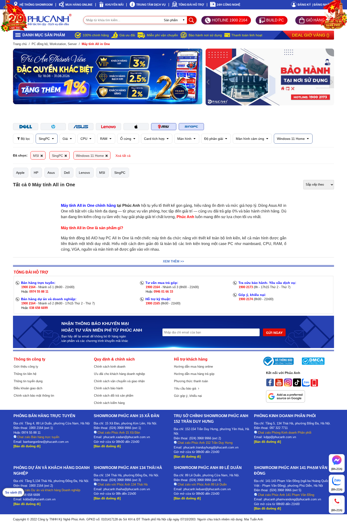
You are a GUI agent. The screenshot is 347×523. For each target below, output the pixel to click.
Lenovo (84, 172)
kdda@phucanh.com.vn (39, 499)
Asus (51, 172)
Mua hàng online (79, 4)
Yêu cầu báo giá (186, 388)
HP (36, 172)
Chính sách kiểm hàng (109, 403)
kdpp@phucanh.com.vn (280, 437)
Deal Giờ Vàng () (310, 35)
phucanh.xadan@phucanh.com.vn (126, 437)
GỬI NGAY (274, 333)
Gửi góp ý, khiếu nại (188, 396)
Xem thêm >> (173, 261)
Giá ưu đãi (127, 35)
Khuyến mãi (114, 4)
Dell (67, 172)
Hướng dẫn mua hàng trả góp (194, 374)
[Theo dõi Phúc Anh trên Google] (285, 401)
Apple (20, 172)
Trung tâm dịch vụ (151, 4)
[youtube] (279, 385)
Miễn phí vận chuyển (162, 35)
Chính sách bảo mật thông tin (34, 395)
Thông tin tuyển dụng (28, 381)
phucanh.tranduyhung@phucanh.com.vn (210, 447)
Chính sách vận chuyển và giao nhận (119, 381)
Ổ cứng (126, 139)
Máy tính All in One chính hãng (88, 205)
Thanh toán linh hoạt (246, 35)
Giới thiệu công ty (26, 366)
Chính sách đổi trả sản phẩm (113, 395)
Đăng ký (304, 4)
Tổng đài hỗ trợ (191, 4)
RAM (104, 139)
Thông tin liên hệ (25, 374)
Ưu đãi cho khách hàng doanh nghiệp (119, 374)
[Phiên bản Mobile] (314, 385)
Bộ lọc (25, 139)
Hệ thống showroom (36, 4)
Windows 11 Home (291, 139)
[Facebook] (270, 385)
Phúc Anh (185, 217)
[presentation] (15, 76)
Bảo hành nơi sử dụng (205, 35)
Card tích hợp (154, 139)
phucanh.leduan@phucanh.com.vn (207, 489)
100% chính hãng (96, 35)
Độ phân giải (214, 139)
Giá (66, 139)
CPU (84, 139)
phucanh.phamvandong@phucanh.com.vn (292, 499)
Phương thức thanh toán (191, 381)
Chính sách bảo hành (108, 388)
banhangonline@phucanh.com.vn (45, 442)
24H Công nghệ (228, 4)
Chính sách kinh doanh (109, 366)
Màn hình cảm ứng (250, 139)
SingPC (45, 139)
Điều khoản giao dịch (28, 388)
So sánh (13, 492)
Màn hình (184, 139)
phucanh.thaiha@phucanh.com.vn (126, 489)
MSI (36, 156)
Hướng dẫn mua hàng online (193, 366)
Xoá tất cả (123, 156)
